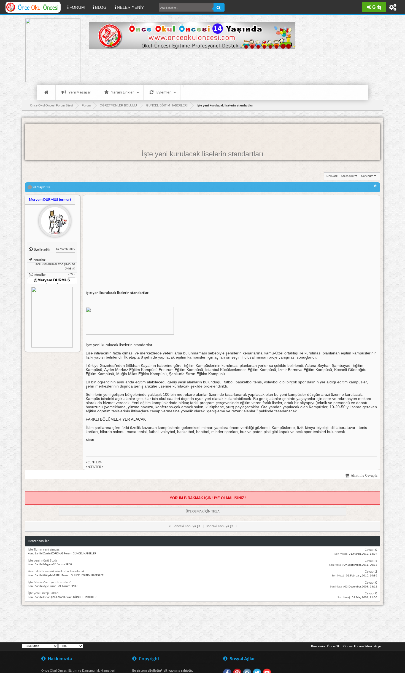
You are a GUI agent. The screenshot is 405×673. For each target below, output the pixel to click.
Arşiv (378, 646)
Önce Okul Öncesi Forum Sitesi (349, 646)
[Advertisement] (189, 66)
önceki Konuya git (187, 526)
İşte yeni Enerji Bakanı (43, 593)
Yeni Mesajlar (80, 92)
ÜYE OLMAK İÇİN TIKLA (203, 511)
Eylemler (163, 92)
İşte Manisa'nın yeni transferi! (49, 582)
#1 (375, 186)
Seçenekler (348, 176)
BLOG (101, 7)
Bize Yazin (318, 646)
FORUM (79, 7)
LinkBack (331, 176)
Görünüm (367, 176)
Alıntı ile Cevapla (364, 475)
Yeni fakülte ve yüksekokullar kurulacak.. (57, 571)
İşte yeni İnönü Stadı (42, 560)
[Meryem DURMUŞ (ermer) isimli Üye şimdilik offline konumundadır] (52, 219)
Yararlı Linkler (122, 92)
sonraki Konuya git (219, 526)
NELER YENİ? (130, 7)
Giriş (376, 7)
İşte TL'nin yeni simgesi (44, 549)
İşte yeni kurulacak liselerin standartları (202, 154)
